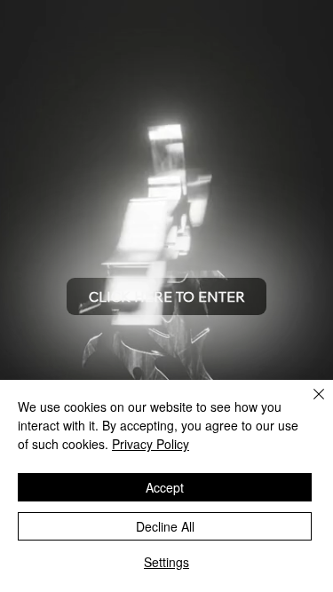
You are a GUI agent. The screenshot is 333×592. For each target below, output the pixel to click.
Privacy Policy (150, 444)
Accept (165, 487)
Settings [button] (166, 562)
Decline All (165, 526)
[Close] (308, 404)
